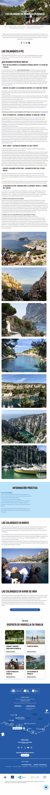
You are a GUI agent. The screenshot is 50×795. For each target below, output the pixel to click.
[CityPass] (35, 2)
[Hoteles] (34, 2)
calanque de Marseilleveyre (9, 83)
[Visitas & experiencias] (36, 2)
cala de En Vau (32, 219)
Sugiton (20, 104)
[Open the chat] (46, 787)
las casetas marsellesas (10, 138)
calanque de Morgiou (7, 122)
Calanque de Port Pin (38, 175)
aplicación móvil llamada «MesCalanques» (17, 508)
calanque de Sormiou (35, 136)
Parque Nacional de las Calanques (34, 117)
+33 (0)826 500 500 (30, 705)
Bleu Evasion (36, 538)
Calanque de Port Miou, (19, 173)
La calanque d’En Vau (7, 191)
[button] (41, 2)
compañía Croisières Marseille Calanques (14, 538)
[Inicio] (33, 2)
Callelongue (14, 70)
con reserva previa (43, 112)
